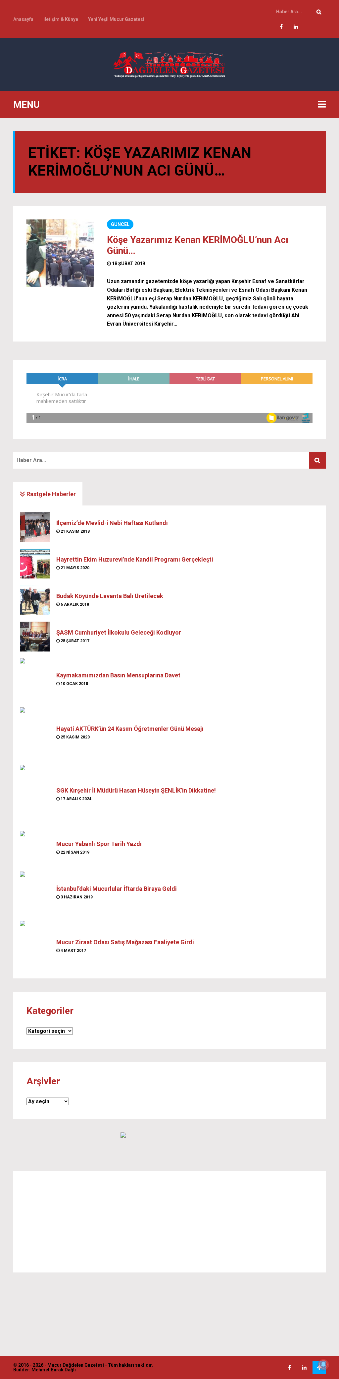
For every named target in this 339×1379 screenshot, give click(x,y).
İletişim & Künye (60, 19)
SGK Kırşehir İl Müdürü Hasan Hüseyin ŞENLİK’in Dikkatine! (136, 790)
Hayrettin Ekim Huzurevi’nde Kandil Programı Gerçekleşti (134, 559)
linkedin (296, 26)
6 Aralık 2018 (74, 604)
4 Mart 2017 (73, 950)
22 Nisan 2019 (74, 852)
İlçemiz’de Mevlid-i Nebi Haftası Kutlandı (112, 522)
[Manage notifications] (323, 1364)
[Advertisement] (169, 1221)
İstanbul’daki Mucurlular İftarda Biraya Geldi (116, 888)
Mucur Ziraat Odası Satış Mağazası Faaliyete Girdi (125, 942)
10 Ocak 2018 (74, 683)
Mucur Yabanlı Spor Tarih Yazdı (99, 843)
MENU (26, 104)
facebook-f (281, 26)
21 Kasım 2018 (75, 531)
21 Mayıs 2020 (74, 568)
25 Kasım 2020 (75, 737)
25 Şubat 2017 (74, 641)
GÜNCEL (120, 224)
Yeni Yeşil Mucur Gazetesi (116, 19)
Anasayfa (23, 19)
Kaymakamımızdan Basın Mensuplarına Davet (118, 675)
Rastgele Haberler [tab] (50, 494)
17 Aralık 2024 (75, 799)
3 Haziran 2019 (76, 897)
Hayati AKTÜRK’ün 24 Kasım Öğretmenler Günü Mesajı (130, 728)
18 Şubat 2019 (128, 263)
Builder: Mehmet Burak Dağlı (44, 1369)
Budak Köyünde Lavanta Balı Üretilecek (109, 595)
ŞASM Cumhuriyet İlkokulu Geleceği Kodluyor (118, 632)
